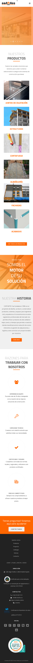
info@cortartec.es (18, 597)
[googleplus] (10, 625)
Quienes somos (16, 540)
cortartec (17, 603)
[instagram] (14, 625)
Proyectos (16, 546)
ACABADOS (17, 231)
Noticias (16, 553)
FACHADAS (16, 205)
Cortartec (6, 660)
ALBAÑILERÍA (16, 181)
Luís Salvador (25, 660)
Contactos (16, 556)
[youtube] (16, 630)
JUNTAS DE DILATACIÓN (16, 102)
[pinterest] (18, 625)
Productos (16, 543)
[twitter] (27, 625)
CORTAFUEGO (16, 155)
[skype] (23, 625)
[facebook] (5, 625)
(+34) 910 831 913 (17, 595)
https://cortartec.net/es (17, 600)
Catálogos (16, 550)
